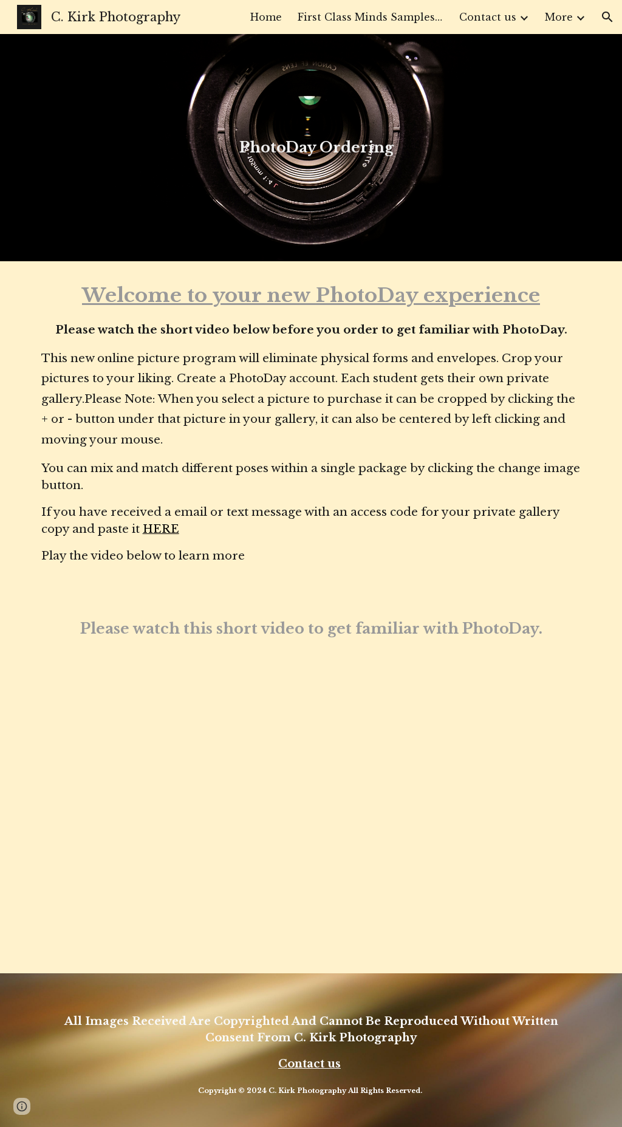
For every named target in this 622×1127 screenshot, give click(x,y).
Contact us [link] (487, 17)
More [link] (559, 17)
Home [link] (266, 17)
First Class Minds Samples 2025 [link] (370, 17)
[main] (311, 147)
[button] (607, 17)
